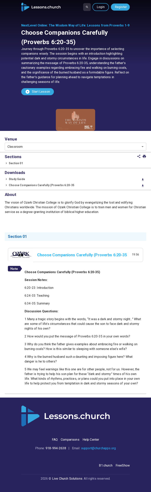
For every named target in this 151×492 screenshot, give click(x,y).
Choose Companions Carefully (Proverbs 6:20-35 (76, 185)
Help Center (91, 439)
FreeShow (123, 465)
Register (121, 7)
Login (101, 7)
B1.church (105, 465)
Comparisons (70, 439)
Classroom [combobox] (15, 147)
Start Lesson (37, 91)
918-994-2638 (56, 448)
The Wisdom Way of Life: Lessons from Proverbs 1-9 (89, 25)
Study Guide (76, 179)
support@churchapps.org (98, 448)
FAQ (55, 439)
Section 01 (16, 163)
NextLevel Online (34, 25)
